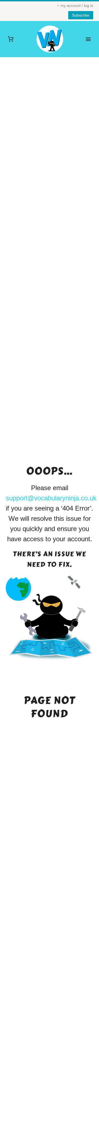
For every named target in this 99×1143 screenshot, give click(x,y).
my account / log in (77, 5)
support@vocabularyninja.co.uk (51, 498)
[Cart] (11, 39)
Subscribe (80, 15)
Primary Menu (88, 39)
